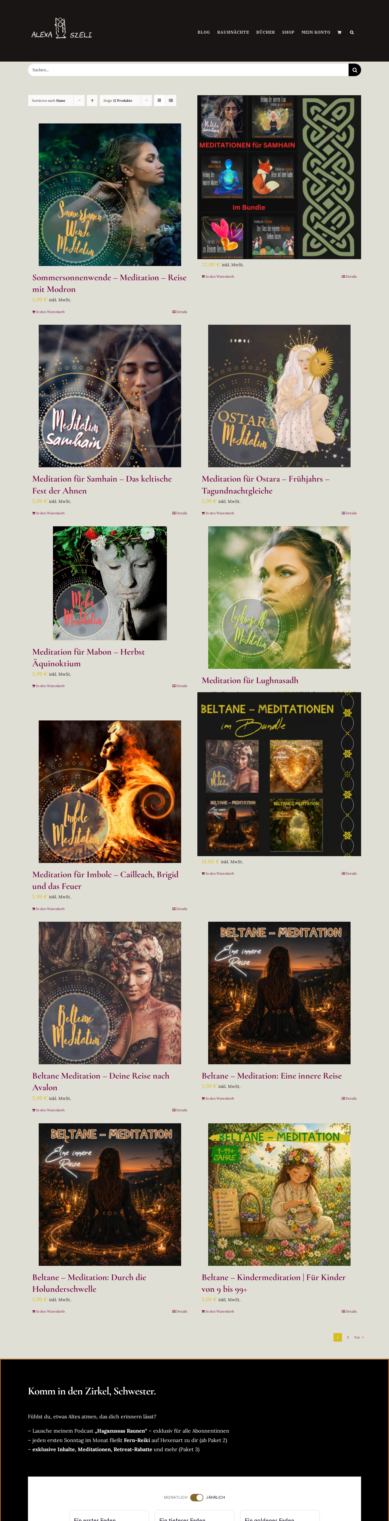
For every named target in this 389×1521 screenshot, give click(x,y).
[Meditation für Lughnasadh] (279, 597)
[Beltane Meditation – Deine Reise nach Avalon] (110, 993)
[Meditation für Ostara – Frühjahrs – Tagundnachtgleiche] (279, 396)
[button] (352, 32)
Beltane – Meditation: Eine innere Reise (272, 1075)
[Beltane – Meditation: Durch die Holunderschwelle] (110, 1194)
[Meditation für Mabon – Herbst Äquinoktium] (110, 583)
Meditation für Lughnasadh (250, 680)
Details (181, 312)
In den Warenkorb (50, 312)
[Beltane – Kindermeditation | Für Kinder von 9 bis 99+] (279, 1194)
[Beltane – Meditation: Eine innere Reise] (279, 993)
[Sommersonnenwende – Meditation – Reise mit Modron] (110, 194)
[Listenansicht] (170, 100)
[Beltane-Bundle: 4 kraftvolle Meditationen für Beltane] (279, 774)
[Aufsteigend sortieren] (92, 100)
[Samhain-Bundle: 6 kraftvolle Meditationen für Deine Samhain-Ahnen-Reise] (279, 177)
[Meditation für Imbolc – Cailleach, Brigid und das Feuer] (110, 791)
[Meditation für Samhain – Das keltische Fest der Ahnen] (110, 396)
